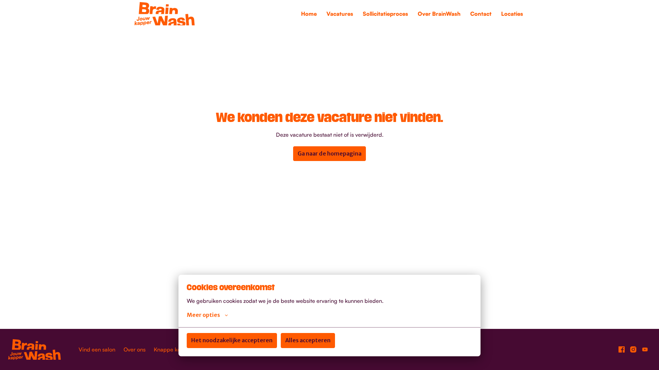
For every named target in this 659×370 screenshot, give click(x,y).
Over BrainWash (439, 13)
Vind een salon (97, 349)
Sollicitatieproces (385, 13)
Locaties (512, 13)
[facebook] (621, 349)
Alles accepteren (308, 340)
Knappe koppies (174, 349)
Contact (481, 13)
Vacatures (339, 13)
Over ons (135, 349)
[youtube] (645, 349)
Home (309, 13)
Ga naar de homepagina (329, 153)
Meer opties (203, 314)
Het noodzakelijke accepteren (232, 340)
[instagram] (633, 349)
